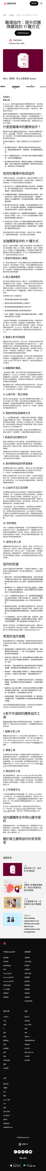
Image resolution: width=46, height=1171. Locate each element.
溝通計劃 (23, 290)
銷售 (4, 1036)
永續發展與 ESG (8, 1127)
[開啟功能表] (41, 3)
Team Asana (17, 40)
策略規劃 (27, 989)
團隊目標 (18, 158)
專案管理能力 (21, 250)
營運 (4, 1024)
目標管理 (27, 969)
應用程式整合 (7, 985)
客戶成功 (27, 1048)
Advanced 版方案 (8, 977)
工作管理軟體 (21, 799)
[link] (4, 15)
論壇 (26, 1032)
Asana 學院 (28, 1024)
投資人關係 (6, 1111)
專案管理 (5, 993)
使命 (17, 104)
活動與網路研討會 (30, 1040)
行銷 (4, 1021)
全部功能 (5, 961)
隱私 (25, 1158)
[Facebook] (26, 1152)
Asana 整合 (7, 811)
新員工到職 (28, 973)
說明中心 (27, 1017)
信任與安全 (6, 1115)
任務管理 (27, 997)
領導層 (5, 1088)
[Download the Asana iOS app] (15, 1165)
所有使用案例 (28, 1001)
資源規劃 (27, 985)
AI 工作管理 (6, 989)
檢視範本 (6, 97)
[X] (15, 1152)
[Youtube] (30, 1152)
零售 (4, 1044)
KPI (4, 511)
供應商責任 (6, 1123)
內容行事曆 (28, 961)
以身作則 (15, 399)
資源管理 (5, 997)
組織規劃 (27, 977)
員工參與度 (33, 587)
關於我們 (5, 1084)
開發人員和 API (29, 1052)
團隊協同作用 (18, 131)
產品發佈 (27, 981)
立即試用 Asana (23, 33)
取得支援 (27, 1021)
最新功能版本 (7, 965)
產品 (4, 1032)
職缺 (4, 1095)
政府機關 (5, 1048)
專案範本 (27, 1044)
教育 (4, 1052)
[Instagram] (23, 1152)
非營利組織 (6, 1060)
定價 (4, 969)
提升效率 (17, 116)
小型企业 (5, 1017)
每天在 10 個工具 (22, 809)
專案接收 (27, 993)
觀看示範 (6, 100)
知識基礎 (36, 742)
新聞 (4, 1107)
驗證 (26, 1028)
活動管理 (27, 957)
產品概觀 (5, 957)
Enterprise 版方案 (8, 981)
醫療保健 (5, 1040)
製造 (4, 1056)
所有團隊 (5, 1068)
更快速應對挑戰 (14, 619)
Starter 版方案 (7, 973)
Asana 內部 (6, 1099)
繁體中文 (25, 1144)
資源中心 (27, 1036)
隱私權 (5, 1119)
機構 (4, 1064)
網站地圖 (27, 1060)
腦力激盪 (12, 134)
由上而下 (35, 496)
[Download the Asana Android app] (29, 1165)
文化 (4, 1103)
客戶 (4, 1092)
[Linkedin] (19, 1152)
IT (3, 1028)
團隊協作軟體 (7, 722)
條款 (20, 1158)
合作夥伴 (27, 1056)
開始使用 (34, 3)
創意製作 (27, 965)
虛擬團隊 (15, 358)
